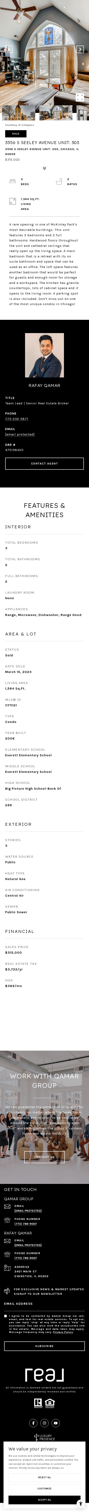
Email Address (18, 1304)
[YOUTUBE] (56, 1423)
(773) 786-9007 (25, 1224)
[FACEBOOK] (33, 1423)
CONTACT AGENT (44, 463)
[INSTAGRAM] (44, 1423)
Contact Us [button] (44, 1157)
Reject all (44, 1477)
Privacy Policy (63, 1332)
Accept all (44, 1499)
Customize (44, 1488)
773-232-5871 (16, 419)
